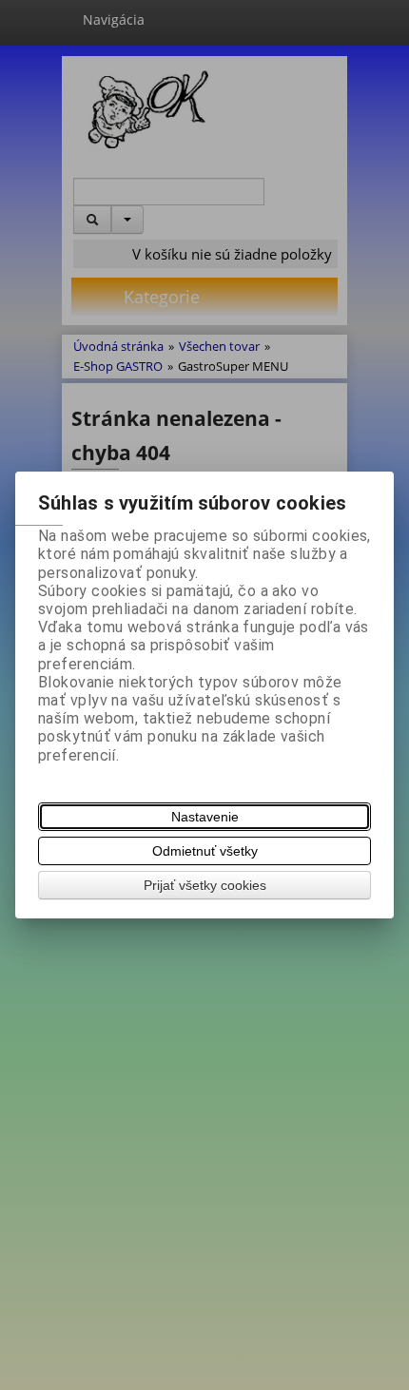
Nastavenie (205, 816)
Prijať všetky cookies (205, 885)
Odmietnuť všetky (205, 851)
